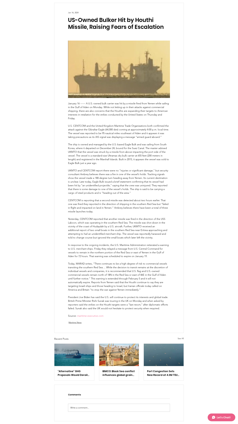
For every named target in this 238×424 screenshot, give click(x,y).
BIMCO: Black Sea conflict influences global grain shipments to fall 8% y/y (118, 373)
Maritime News (75, 322)
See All (181, 338)
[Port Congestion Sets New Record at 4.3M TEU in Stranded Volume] (164, 355)
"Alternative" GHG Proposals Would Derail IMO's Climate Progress (73, 373)
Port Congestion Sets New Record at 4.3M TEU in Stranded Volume (162, 373)
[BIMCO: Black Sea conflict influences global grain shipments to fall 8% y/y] (119, 355)
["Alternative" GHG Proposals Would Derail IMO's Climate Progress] (74, 355)
